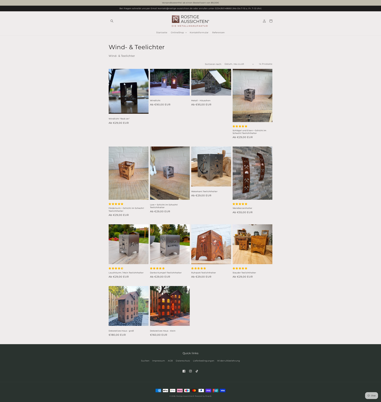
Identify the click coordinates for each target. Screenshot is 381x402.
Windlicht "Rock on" (119, 118)
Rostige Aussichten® (185, 396)
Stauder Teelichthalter (244, 272)
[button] (112, 21)
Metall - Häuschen (200, 100)
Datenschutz (183, 360)
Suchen (145, 360)
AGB (170, 360)
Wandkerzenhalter (242, 208)
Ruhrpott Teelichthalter (203, 272)
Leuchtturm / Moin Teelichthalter (126, 272)
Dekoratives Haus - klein (163, 331)
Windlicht (155, 100)
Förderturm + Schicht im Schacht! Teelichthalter (126, 209)
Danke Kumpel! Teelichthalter (166, 272)
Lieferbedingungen (203, 360)
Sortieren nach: (213, 64)
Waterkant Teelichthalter (204, 191)
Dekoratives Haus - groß (121, 331)
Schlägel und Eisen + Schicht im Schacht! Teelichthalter (250, 131)
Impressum (158, 360)
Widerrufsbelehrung (228, 360)
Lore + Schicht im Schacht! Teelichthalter (164, 206)
